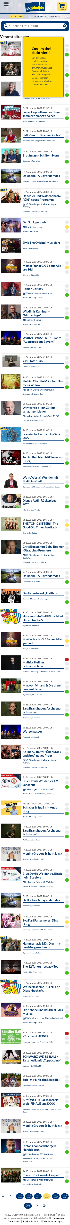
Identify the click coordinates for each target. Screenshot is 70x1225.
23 (29, 1196)
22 (20, 1196)
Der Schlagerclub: (33, 227)
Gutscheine (54, 16)
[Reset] (64, 26)
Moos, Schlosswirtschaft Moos (34, 121)
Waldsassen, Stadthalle (31, 840)
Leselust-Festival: (33, 319)
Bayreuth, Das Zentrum (31, 324)
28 (28, 1205)
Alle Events (16, 16)
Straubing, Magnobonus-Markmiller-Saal (38, 930)
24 (38, 1196)
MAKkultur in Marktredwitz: (39, 1179)
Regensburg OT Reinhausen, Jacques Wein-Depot (41, 487)
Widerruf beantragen (51, 1221)
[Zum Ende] (44, 1205)
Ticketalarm (40, 16)
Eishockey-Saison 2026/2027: (40, 789)
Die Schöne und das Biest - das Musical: (44, 1018)
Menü (6, 4)
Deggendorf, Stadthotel (31, 581)
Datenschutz (14, 1221)
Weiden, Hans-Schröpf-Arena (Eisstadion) (38, 794)
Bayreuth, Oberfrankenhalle (33, 859)
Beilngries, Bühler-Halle (31, 275)
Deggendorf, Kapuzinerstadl (33, 1085)
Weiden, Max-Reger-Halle (32, 298)
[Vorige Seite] (10, 1196)
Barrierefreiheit (31, 1221)
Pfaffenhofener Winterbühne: (39, 1154)
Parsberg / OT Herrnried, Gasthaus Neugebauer (40, 181)
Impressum (59, 1218)
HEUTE (28, 16)
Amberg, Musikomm (30, 248)
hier (46, 84)
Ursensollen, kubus (30, 533)
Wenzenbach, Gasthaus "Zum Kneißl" (37, 466)
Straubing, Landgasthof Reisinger (35, 211)
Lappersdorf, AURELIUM (32, 347)
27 (65, 1196)
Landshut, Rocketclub (31, 366)
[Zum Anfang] (3, 1196)
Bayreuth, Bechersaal (30, 231)
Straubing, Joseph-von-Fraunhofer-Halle (38, 1042)
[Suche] (6, 26)
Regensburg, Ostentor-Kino (33, 394)
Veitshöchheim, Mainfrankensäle (35, 443)
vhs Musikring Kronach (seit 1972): (42, 416)
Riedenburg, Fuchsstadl (31, 161)
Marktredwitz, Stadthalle (32, 1184)
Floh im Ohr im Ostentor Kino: (39, 389)
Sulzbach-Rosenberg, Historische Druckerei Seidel (41, 672)
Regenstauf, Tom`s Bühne (32, 953)
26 (56, 1196)
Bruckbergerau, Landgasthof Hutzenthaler (39, 141)
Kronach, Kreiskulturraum (32, 420)
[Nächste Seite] (37, 1205)
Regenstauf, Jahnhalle (31, 626)
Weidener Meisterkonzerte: (38, 293)
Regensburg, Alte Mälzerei (32, 695)
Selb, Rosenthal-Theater (31, 510)
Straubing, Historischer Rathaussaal (36, 98)
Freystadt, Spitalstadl (31, 737)
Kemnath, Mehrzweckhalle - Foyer (35, 599)
